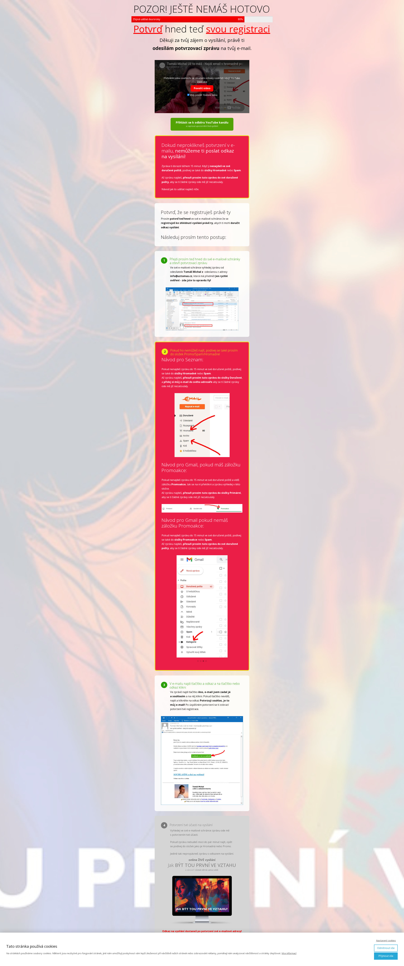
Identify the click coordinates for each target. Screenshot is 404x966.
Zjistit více (202, 81)
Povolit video (202, 88)
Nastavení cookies (386, 940)
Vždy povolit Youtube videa (203, 94)
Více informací (289, 953)
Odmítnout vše (386, 948)
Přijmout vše (385, 956)
